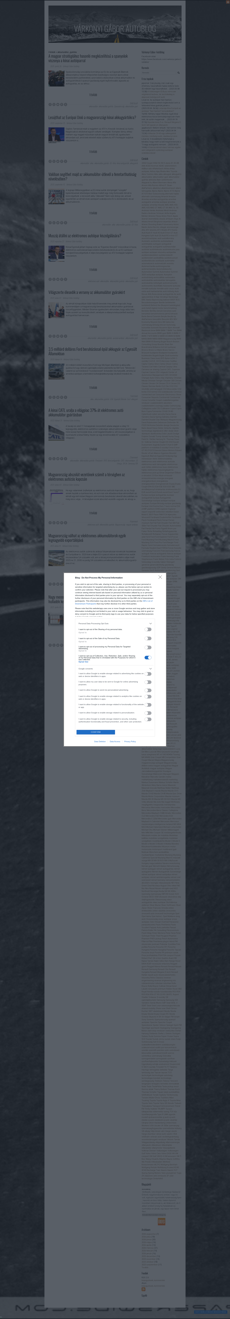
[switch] (148, 629)
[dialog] (115, 659)
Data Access (115, 741)
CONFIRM (96, 732)
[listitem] (115, 623)
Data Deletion (100, 741)
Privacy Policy (130, 741)
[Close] (161, 577)
